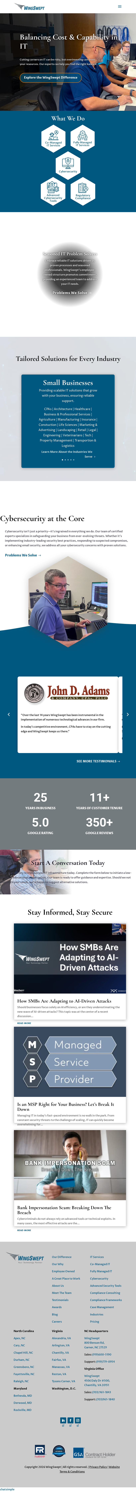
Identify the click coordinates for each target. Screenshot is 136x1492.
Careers (57, 1322)
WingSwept (92, 1338)
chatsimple (7, 1489)
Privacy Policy (98, 1467)
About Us (58, 1286)
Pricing (94, 1322)
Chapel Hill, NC (23, 1353)
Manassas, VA (61, 1367)
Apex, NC (19, 1338)
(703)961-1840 (105, 1399)
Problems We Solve (70, 293)
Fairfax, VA (59, 1360)
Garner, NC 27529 (95, 1347)
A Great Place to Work (66, 1279)
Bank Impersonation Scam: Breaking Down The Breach (64, 1210)
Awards (57, 1307)
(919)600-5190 (101, 1354)
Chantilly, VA (60, 1353)
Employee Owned (63, 1271)
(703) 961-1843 (101, 1392)
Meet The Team (61, 1293)
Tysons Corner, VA (63, 1381)
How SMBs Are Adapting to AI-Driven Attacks (64, 1001)
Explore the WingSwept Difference (50, 78)
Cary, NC (19, 1345)
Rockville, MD (23, 1410)
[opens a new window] (63, 1420)
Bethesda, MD (23, 1396)
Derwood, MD (23, 1403)
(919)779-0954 (105, 1362)
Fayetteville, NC (24, 1374)
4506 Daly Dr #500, (97, 1381)
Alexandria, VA (61, 1338)
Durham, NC (22, 1360)
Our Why (58, 1264)
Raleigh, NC (21, 1381)
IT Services (97, 1257)
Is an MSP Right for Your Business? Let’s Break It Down (65, 1106)
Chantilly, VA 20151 (96, 1385)
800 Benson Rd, (94, 1343)
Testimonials (60, 1300)
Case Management (102, 1307)
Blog (55, 1314)
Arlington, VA (60, 1345)
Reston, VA (59, 1374)
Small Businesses (68, 382)
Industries (96, 1314)
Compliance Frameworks (106, 1300)
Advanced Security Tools (105, 1286)
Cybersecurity (99, 1279)
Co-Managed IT (100, 1264)
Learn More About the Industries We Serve (66, 454)
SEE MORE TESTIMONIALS (96, 761)
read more (24, 1023)
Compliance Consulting (105, 1293)
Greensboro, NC (24, 1367)
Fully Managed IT (101, 1271)
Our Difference (61, 1257)
